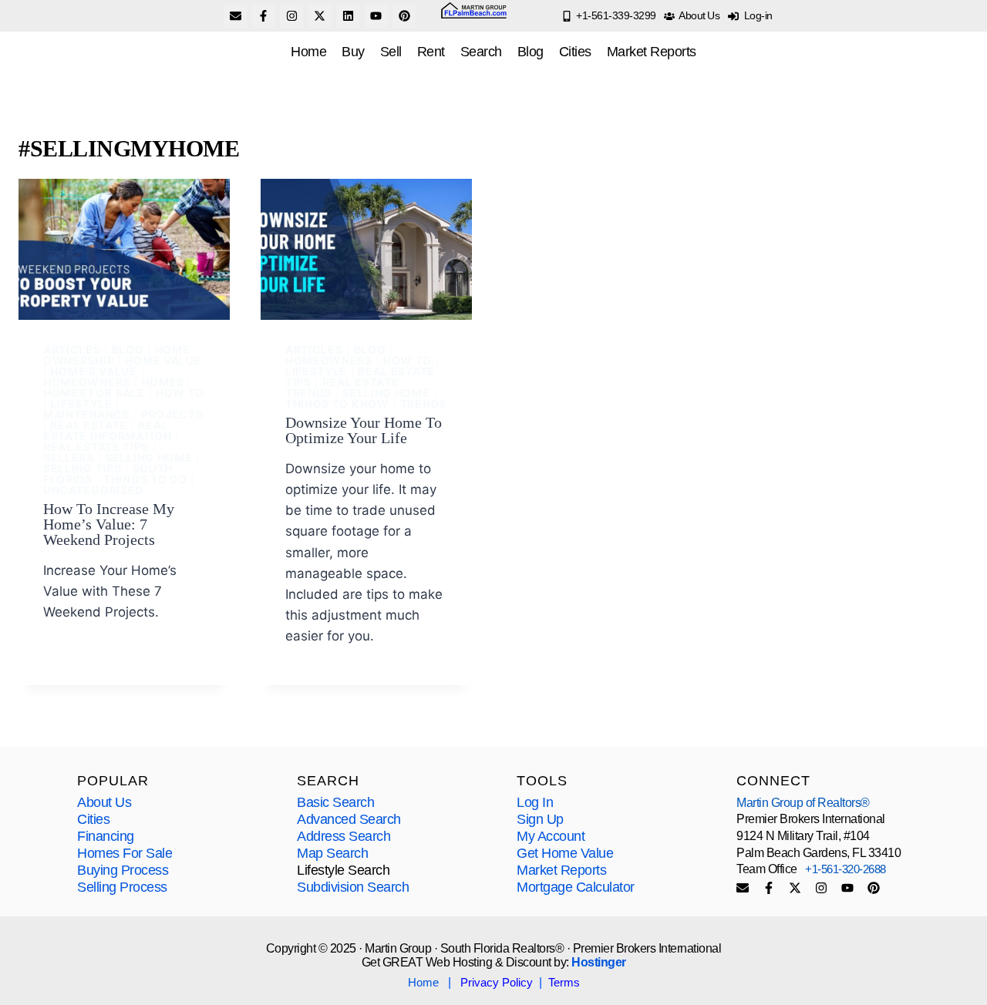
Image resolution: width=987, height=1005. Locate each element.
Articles (72, 349)
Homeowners (86, 381)
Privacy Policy (496, 982)
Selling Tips (82, 468)
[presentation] (124, 249)
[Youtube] (376, 16)
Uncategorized (93, 489)
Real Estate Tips (96, 446)
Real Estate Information (107, 430)
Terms (564, 982)
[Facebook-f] (263, 16)
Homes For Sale (94, 392)
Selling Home (148, 457)
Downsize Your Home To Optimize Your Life (363, 430)
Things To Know (337, 403)
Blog (530, 51)
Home (308, 51)
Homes (162, 381)
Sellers (68, 457)
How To (180, 392)
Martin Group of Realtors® (803, 802)
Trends (423, 403)
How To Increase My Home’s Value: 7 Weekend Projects (108, 524)
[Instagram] (291, 16)
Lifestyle (81, 403)
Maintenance (86, 414)
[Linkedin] (347, 16)
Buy (353, 51)
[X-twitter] (320, 16)
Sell (391, 51)
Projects (172, 414)
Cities (575, 51)
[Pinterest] (404, 16)
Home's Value (93, 371)
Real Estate (88, 425)
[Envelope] (235, 16)
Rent (431, 51)
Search (481, 51)
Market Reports (651, 51)
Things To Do (145, 479)
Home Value (163, 360)
